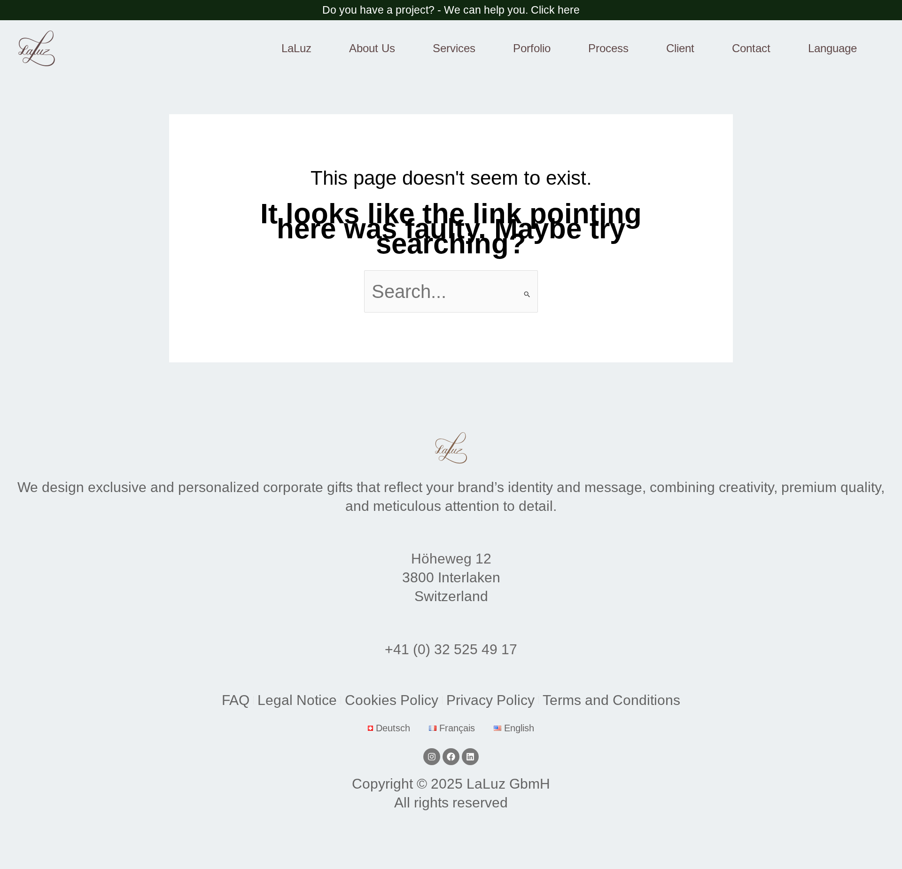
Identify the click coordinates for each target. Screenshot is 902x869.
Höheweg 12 (451, 558)
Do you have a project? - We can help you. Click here (451, 10)
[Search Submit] (527, 294)
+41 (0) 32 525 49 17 (451, 649)
